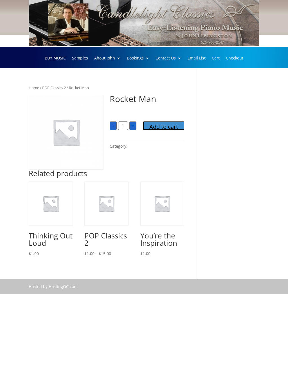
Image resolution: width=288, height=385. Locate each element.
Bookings (135, 58)
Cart (216, 58)
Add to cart (163, 126)
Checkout (234, 58)
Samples (80, 58)
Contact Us (166, 58)
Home (34, 87)
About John (104, 58)
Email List (197, 58)
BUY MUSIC (55, 58)
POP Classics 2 (54, 87)
